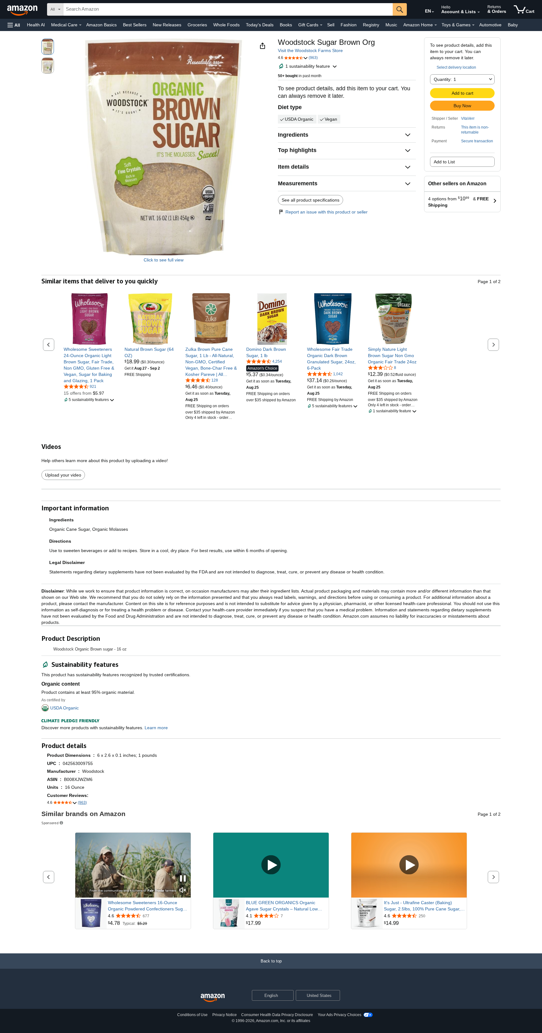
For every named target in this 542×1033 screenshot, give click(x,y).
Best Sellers (134, 24)
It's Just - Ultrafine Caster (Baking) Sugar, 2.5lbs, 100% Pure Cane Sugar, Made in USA (422, 906)
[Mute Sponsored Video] (183, 890)
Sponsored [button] (50, 823)
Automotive (490, 24)
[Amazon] (23, 9)
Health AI (36, 24)
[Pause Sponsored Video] (183, 879)
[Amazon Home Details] (435, 25)
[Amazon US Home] (213, 998)
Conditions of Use (192, 1015)
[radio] (48, 47)
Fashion (349, 24)
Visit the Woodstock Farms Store (310, 50)
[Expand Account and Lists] (478, 12)
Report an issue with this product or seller (326, 211)
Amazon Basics (101, 24)
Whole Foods (226, 24)
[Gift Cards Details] (321, 25)
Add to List (444, 161)
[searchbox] (228, 9)
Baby (513, 24)
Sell (330, 24)
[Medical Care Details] (80, 25)
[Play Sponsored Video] (271, 865)
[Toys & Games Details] (473, 25)
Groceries (197, 24)
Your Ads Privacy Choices (339, 1015)
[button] (14, 25)
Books (286, 24)
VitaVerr (468, 118)
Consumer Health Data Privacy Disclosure (277, 1015)
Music (391, 24)
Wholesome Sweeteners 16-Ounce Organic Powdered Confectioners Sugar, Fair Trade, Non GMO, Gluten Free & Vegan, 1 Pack (148, 906)
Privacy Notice (224, 1015)
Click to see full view (163, 259)
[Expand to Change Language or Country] (433, 12)
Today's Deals (260, 24)
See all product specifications (310, 200)
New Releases (167, 24)
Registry (371, 24)
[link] (89, 365)
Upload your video (63, 474)
